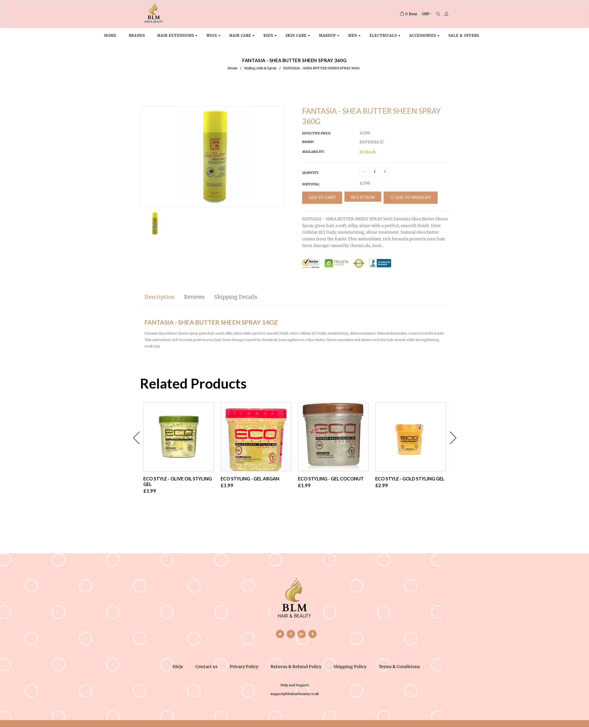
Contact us (206, 666)
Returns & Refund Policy (296, 666)
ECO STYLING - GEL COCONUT (331, 478)
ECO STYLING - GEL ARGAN (250, 478)
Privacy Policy (244, 666)
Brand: (308, 142)
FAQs (178, 666)
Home (232, 68)
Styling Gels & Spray (260, 68)
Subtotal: (311, 184)
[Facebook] (291, 634)
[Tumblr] (312, 634)
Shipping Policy (350, 666)
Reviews (194, 297)
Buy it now (363, 197)
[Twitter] (280, 634)
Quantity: (310, 173)
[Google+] (301, 634)
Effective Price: (316, 133)
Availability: (313, 152)
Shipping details (235, 297)
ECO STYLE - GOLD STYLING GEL (409, 478)
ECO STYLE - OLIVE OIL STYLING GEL (177, 481)
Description (159, 297)
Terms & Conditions (399, 666)
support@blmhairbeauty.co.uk (294, 694)
